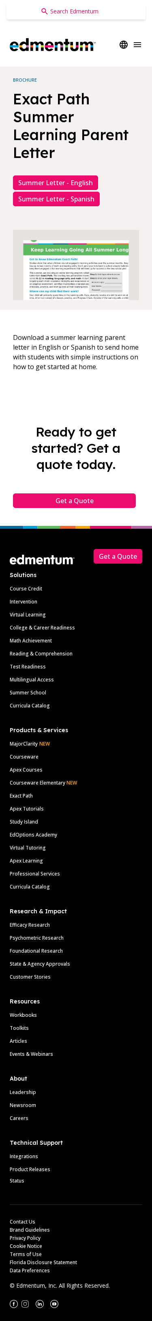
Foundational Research (36, 950)
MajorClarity (24, 743)
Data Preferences (30, 1270)
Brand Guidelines (30, 1229)
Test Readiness (28, 666)
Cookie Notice (26, 1246)
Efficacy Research (30, 924)
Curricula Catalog (30, 705)
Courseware (24, 756)
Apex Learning (26, 860)
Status (17, 1180)
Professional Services (35, 873)
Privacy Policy (25, 1238)
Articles (18, 1041)
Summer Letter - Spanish (56, 199)
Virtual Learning (28, 614)
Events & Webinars (31, 1054)
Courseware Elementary (43, 782)
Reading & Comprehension (41, 653)
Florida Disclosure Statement (43, 1262)
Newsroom (23, 1105)
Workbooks (23, 1015)
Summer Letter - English (55, 182)
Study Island (24, 821)
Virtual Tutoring (28, 847)
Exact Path (21, 795)
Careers (19, 1118)
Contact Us (22, 1221)
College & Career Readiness (42, 627)
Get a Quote (75, 500)
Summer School (28, 692)
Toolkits (19, 1028)
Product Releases (30, 1169)
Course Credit (26, 588)
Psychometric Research (37, 937)
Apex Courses (26, 769)
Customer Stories (30, 976)
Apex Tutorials (27, 808)
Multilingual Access (32, 679)
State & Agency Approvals (40, 963)
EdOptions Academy (33, 834)
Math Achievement (31, 640)
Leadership (23, 1092)
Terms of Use (26, 1254)
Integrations (24, 1156)
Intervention (23, 601)
